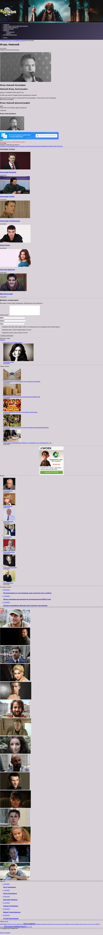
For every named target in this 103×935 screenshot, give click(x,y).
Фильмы (6, 30)
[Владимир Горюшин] (15, 862)
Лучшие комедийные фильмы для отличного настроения (20, 412)
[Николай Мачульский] (15, 789)
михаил (77, 924)
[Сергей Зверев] (9, 504)
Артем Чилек (5, 245)
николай (85, 924)
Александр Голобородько (10, 221)
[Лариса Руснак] (15, 807)
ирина (62, 924)
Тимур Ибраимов (8, 521)
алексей (9, 924)
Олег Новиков (7, 537)
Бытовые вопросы (10, 35)
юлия (28, 926)
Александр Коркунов (8, 172)
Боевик (8, 33)
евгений (48, 924)
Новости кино (8, 29)
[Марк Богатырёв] (13, 290)
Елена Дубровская (8, 552)
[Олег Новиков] (9, 535)
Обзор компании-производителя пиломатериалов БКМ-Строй (21, 397)
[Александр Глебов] (15, 193)
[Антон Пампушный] (15, 626)
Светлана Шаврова (7, 269)
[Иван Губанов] (15, 645)
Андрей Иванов (8, 491)
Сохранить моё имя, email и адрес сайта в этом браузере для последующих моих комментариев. (31, 327)
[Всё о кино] (8, 16)
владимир (38, 924)
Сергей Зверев (7, 506)
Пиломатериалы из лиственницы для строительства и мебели (21, 381)
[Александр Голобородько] (15, 217)
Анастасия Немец (8, 362)
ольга (91, 924)
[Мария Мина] (15, 753)
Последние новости (10, 27)
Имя (1, 318)
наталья (81, 924)
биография (3, 142)
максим (70, 924)
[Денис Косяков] (15, 699)
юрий (30, 926)
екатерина (52, 924)
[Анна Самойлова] (15, 825)
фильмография (20, 142)
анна (22, 924)
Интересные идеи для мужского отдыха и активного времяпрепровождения (26, 427)
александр (3, 924)
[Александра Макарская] (15, 681)
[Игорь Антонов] (15, 717)
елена (56, 924)
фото (23, 926)
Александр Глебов (7, 196)
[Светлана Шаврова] (15, 266)
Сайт (1, 324)
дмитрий (43, 924)
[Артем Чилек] (15, 242)
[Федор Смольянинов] (15, 663)
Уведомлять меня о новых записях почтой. (14, 332)
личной (66, 924)
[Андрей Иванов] (9, 489)
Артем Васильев (8, 583)
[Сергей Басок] (15, 880)
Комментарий (4, 315)
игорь (8, 142)
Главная (2, 40)
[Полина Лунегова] (15, 843)
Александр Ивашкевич (10, 567)
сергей (97, 924)
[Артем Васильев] (9, 581)
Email (2, 321)
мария (73, 924)
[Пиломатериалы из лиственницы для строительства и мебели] (12, 380)
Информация (10, 32)
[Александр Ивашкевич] (9, 566)
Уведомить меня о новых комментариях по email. (16, 329)
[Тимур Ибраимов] (9, 520)
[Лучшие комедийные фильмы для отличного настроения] (12, 410)
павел (94, 924)
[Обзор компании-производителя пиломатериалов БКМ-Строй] (12, 395)
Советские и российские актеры (15, 26)
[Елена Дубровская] (9, 550)
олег (88, 924)
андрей (18, 924)
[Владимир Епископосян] (15, 771)
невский (13, 142)
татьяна (2, 926)
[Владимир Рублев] (15, 735)
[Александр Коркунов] (15, 169)
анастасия (13, 924)
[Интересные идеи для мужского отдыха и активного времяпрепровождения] (12, 426)
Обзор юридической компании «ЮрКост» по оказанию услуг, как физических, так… (27, 443)
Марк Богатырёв (6, 294)
